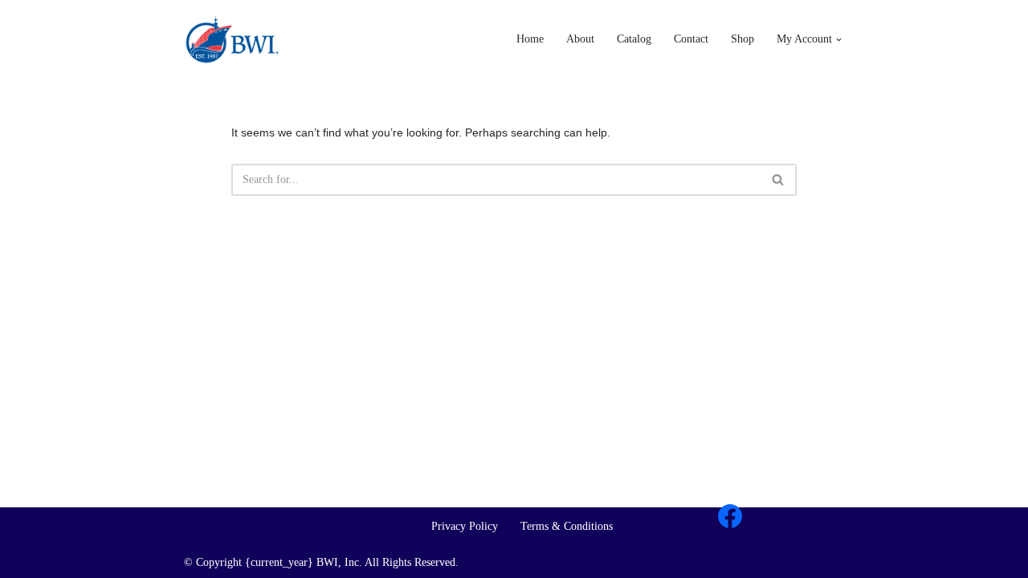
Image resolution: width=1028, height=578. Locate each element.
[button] (839, 40)
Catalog (634, 39)
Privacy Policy (464, 526)
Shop (742, 39)
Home (530, 39)
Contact (691, 39)
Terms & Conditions (566, 526)
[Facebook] (730, 516)
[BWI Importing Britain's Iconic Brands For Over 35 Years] (232, 39)
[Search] (779, 180)
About (580, 39)
